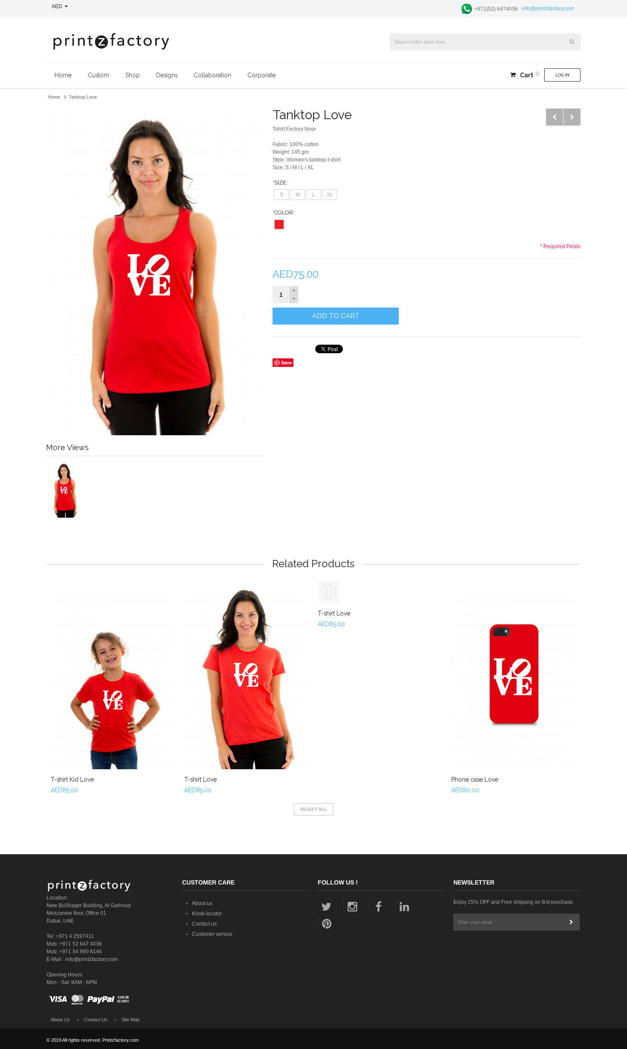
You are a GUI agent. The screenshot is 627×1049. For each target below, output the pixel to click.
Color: (283, 212)
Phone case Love (474, 779)
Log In (562, 75)
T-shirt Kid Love (72, 779)
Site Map (130, 1019)
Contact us (204, 924)
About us (202, 903)
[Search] (572, 41)
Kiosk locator (207, 914)
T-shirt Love (200, 779)
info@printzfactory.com (548, 9)
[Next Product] (572, 117)
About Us (60, 1019)
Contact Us (95, 1019)
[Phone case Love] (513, 675)
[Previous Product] (554, 117)
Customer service (212, 934)
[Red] (279, 224)
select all (313, 809)
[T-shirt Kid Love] (113, 675)
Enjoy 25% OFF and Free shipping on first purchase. (513, 902)
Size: (280, 182)
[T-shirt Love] (246, 675)
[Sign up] (571, 922)
